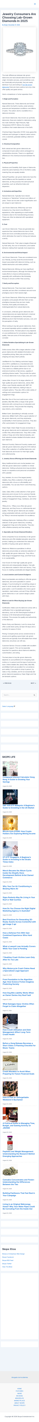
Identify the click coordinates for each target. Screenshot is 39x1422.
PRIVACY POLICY (20, 1405)
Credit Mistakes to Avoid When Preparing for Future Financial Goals (18, 1072)
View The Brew (7, 1267)
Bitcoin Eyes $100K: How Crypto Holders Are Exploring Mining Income (19, 832)
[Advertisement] (19, 1305)
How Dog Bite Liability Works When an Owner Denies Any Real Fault (18, 994)
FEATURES (19, 1391)
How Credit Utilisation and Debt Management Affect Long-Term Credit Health (17, 1032)
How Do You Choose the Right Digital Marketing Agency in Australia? (19, 909)
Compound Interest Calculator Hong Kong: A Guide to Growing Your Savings (19, 779)
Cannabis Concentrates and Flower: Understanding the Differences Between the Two (18, 1182)
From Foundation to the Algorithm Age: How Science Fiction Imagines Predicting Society (18, 981)
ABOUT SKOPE (19, 1403)
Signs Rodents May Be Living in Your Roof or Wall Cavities (19, 898)
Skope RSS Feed (7, 1260)
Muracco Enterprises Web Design (13, 1254)
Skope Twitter (7, 1264)
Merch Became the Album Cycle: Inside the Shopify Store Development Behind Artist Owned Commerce (18, 874)
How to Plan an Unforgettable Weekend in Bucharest (16, 1098)
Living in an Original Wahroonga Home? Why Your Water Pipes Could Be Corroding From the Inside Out (19, 1206)
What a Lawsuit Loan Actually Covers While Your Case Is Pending (19, 947)
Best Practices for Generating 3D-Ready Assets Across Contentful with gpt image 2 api (19, 921)
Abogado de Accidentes (20, 1377)
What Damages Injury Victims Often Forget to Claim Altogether (18, 1005)
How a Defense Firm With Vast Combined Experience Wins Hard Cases (17, 935)
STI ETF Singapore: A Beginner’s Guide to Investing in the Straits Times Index (17, 859)
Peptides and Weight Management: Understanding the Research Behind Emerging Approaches (19, 1153)
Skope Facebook (8, 1257)
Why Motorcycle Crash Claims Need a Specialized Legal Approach (19, 969)
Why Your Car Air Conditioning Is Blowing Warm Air (17, 887)
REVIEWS (19, 1396)
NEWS (19, 1393)
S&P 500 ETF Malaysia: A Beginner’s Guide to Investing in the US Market (19, 806)
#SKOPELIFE (19, 1398)
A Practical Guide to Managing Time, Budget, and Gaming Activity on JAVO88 (19, 1125)
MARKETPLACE (19, 1401)
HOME (19, 1389)
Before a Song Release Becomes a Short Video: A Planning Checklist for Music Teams (19, 1045)
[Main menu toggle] (35, 4)
